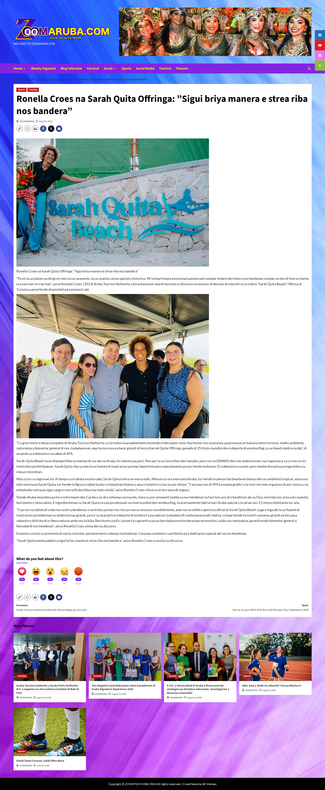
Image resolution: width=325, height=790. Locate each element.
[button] (309, 68)
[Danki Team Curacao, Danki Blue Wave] (50, 732)
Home (18, 68)
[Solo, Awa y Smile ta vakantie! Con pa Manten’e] (275, 657)
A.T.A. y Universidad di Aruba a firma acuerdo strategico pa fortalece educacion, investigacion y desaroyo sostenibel (198, 689)
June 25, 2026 (42, 765)
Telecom (182, 68)
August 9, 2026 (269, 690)
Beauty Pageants (43, 68)
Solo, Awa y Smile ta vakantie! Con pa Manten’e (271, 686)
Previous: (51, 607)
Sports (126, 68)
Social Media (145, 68)
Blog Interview (71, 68)
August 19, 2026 (43, 697)
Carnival (93, 68)
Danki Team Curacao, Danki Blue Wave (40, 761)
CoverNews (190, 784)
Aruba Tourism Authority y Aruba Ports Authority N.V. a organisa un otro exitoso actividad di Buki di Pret (47, 689)
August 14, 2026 (194, 697)
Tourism (165, 68)
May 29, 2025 (45, 121)
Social (108, 68)
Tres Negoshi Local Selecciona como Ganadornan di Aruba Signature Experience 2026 (123, 687)
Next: (271, 607)
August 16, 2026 (119, 694)
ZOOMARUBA (27, 121)
